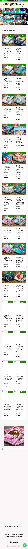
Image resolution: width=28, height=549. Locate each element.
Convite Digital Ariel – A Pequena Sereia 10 (20, 259)
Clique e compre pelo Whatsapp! (8, 60)
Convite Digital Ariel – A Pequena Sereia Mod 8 (8, 318)
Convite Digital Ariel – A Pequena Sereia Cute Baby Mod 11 (20, 201)
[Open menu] (3, 5)
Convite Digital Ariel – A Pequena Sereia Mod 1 (8, 347)
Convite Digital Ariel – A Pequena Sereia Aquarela (20, 111)
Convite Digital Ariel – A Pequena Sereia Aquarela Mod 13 (20, 170)
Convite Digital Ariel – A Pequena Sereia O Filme (20, 81)
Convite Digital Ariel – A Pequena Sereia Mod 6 (20, 348)
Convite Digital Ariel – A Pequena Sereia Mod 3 (8, 408)
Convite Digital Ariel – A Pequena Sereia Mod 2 (20, 408)
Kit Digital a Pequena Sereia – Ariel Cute (20, 140)
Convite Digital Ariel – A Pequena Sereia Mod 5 (8, 378)
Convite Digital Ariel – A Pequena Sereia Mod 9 (20, 289)
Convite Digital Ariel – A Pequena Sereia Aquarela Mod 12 (8, 201)
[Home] (9, 18)
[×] (25, 545)
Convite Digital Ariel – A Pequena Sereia (8, 51)
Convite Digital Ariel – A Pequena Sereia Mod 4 (20, 378)
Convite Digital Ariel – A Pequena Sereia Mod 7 (20, 318)
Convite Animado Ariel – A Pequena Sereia (7, 169)
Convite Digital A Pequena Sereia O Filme (19, 52)
